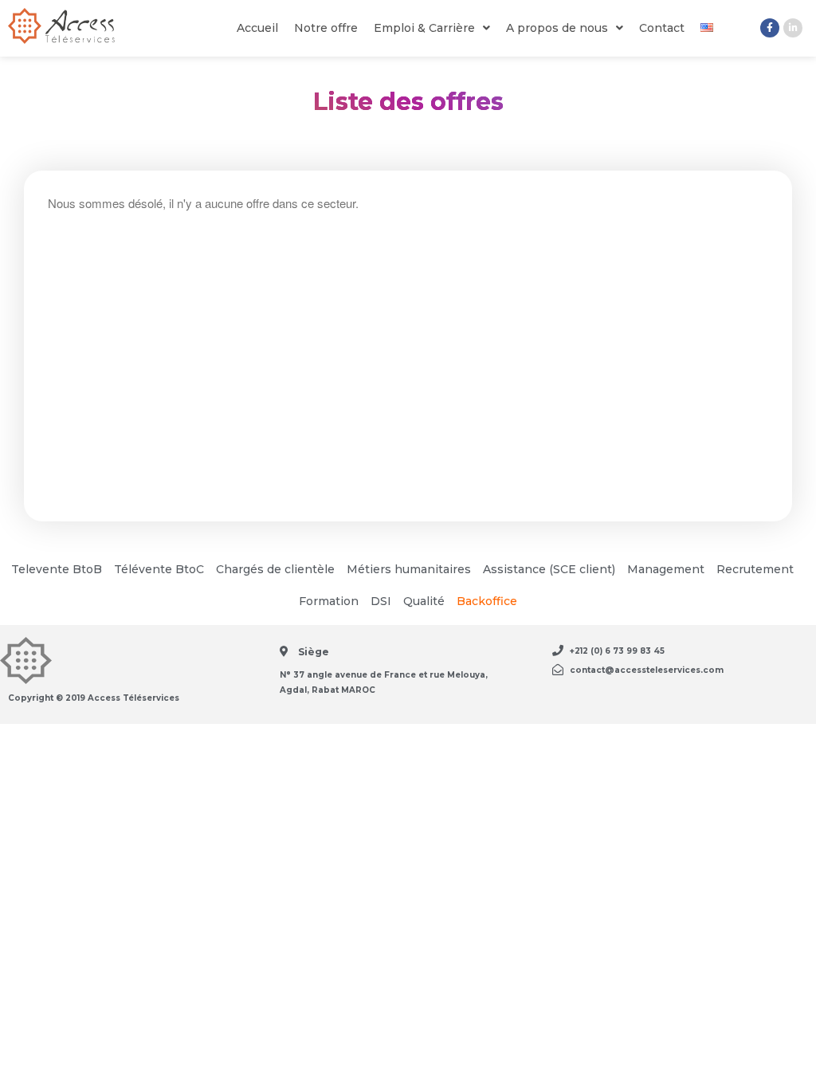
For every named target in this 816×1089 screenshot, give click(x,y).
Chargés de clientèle (275, 569)
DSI (381, 601)
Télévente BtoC (159, 569)
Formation (329, 601)
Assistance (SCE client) (549, 569)
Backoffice (487, 601)
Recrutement (755, 569)
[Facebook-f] (769, 27)
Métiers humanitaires (409, 569)
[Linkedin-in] (792, 27)
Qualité (424, 601)
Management (665, 569)
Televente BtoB (56, 569)
